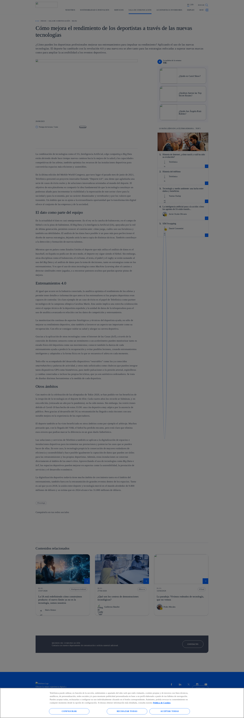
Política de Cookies (162, 702)
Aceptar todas (169, 711)
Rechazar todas (127, 711)
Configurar (69, 711)
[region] (122, 703)
